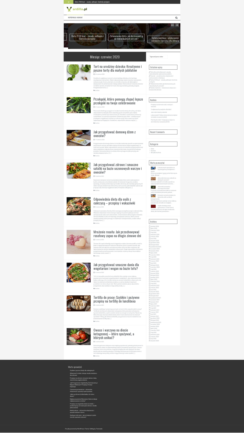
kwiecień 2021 (155, 310)
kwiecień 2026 (155, 235)
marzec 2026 (155, 237)
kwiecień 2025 (155, 259)
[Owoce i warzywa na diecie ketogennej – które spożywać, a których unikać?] (79, 336)
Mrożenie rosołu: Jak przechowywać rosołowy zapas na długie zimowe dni (117, 234)
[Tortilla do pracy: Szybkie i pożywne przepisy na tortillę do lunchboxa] (79, 303)
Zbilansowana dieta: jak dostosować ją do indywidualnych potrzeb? (95, 2)
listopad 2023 (155, 275)
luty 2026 (153, 239)
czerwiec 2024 (155, 267)
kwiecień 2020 (155, 335)
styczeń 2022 (155, 292)
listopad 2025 (155, 245)
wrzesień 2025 (155, 249)
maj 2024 (153, 269)
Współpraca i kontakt (75, 17)
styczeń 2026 (155, 241)
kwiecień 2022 (155, 286)
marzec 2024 (155, 271)
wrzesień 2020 (155, 324)
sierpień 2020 (155, 326)
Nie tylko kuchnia (156, 153)
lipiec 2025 (154, 253)
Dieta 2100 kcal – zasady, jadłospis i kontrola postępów (83, 37)
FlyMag (92, 429)
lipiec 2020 (154, 328)
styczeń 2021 (155, 316)
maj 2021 (153, 308)
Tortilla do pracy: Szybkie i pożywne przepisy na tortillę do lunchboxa (116, 299)
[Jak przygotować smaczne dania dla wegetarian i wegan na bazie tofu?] (79, 272)
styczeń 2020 (155, 341)
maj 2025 (153, 257)
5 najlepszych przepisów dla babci (161, 109)
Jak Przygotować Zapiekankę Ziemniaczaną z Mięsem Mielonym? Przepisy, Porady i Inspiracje (84, 385)
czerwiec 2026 (155, 230)
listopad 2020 (155, 320)
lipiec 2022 (154, 279)
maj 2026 (153, 233)
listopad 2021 (155, 296)
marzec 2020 (155, 337)
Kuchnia (97, 90)
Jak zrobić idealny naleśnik (159, 112)
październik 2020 (156, 322)
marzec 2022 (155, 288)
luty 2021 (153, 314)
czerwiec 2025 (155, 255)
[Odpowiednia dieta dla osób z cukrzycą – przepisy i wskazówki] (79, 206)
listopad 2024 (155, 265)
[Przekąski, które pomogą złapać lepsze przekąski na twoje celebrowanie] (79, 105)
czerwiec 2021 (155, 306)
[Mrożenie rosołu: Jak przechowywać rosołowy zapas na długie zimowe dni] (79, 242)
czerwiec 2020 (155, 330)
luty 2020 (153, 339)
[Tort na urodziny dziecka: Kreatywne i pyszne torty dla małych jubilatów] (79, 72)
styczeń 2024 (155, 273)
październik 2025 (156, 247)
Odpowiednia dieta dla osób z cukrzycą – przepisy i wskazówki (114, 201)
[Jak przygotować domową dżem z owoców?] (79, 138)
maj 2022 (153, 284)
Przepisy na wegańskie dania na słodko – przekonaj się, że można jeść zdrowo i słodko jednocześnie (83, 406)
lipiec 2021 (154, 304)
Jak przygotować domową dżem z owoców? (115, 133)
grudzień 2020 (155, 318)
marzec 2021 (155, 312)
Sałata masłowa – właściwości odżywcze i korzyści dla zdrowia (161, 39)
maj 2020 (153, 332)
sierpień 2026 (155, 226)
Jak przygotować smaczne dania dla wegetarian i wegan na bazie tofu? (116, 266)
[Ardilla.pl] (77, 9)
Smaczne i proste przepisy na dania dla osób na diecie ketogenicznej (163, 197)
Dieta (152, 149)
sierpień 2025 (155, 251)
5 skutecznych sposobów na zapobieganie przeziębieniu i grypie (163, 169)
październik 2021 (156, 298)
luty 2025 (153, 263)
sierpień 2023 (155, 277)
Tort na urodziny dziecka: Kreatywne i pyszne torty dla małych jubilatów (118, 68)
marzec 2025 (155, 261)
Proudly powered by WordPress (74, 429)
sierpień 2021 (155, 302)
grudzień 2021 (155, 294)
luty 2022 (153, 290)
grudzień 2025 (155, 243)
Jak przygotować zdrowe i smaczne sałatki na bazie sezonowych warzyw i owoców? (118, 168)
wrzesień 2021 (155, 300)
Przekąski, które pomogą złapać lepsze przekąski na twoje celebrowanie (118, 101)
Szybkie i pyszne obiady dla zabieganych (82, 371)
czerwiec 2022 (155, 282)
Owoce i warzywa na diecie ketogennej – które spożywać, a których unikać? (114, 334)
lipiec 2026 (154, 228)
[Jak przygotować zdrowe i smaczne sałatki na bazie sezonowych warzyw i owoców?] (79, 170)
